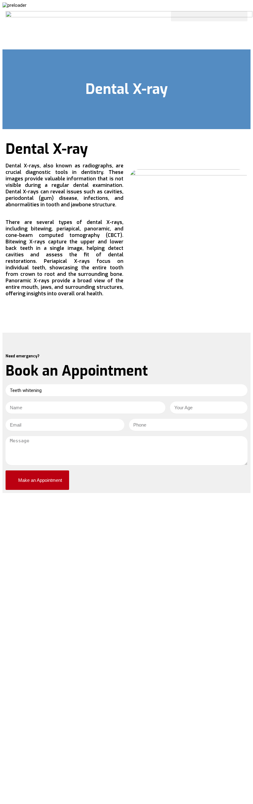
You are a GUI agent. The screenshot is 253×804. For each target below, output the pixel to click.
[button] (209, 16)
